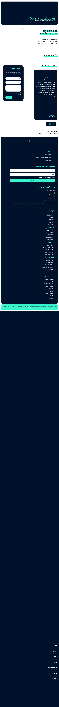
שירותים (55, 662)
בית (56, 645)
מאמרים (54, 673)
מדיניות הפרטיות (42, 177)
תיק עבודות (47, 20)
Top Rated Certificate (49, 203)
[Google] (27, 144)
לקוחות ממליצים (52, 667)
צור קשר (55, 678)
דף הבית (53, 20)
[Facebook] (35, 144)
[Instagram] (32, 144)
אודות (55, 656)
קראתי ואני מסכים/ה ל (46, 177)
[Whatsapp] (29, 144)
